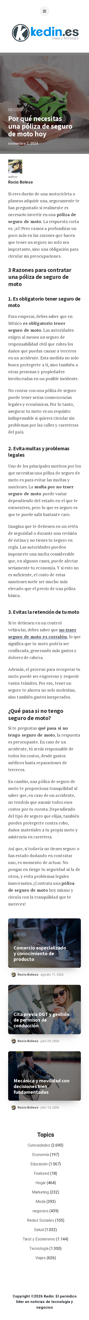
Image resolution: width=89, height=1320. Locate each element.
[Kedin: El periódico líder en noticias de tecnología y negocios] (45, 45)
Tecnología (38, 1249)
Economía (40, 1155)
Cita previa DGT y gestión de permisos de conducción (41, 1020)
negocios (17, 110)
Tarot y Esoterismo (39, 1239)
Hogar (40, 1183)
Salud (39, 1230)
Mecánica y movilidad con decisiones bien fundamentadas (41, 1086)
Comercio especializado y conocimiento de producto (40, 953)
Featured (41, 1173)
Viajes (40, 1258)
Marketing (40, 1192)
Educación (39, 1164)
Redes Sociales (40, 1220)
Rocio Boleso (20, 182)
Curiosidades (39, 1145)
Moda (40, 1202)
